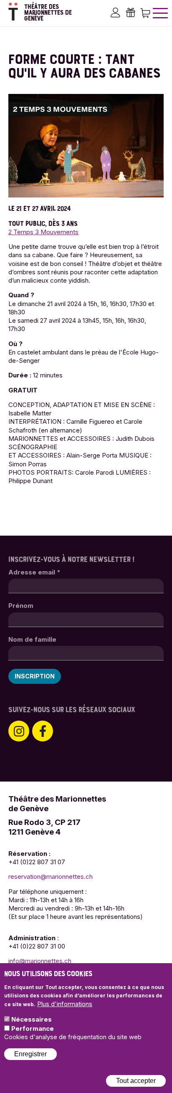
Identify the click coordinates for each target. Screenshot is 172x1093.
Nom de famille (32, 639)
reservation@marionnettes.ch (50, 876)
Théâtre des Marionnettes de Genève (48, 12)
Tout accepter (136, 1080)
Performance (32, 1028)
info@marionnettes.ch (39, 961)
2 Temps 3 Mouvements (43, 232)
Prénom (20, 606)
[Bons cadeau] (130, 12)
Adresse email (34, 572)
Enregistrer (30, 1054)
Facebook (42, 731)
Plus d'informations (64, 1004)
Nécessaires (31, 1019)
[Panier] (145, 12)
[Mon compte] (115, 12)
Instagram (18, 731)
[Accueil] (13, 11)
